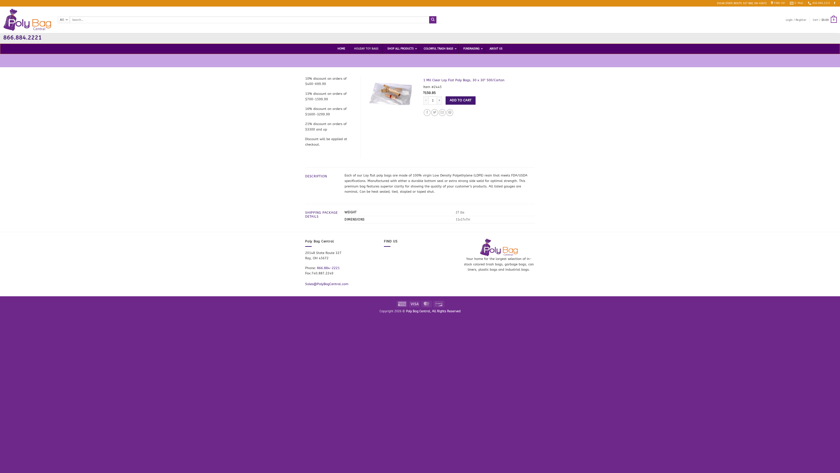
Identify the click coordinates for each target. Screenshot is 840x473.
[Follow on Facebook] (834, 3)
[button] (796, 20)
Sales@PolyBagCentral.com (326, 284)
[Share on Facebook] (427, 112)
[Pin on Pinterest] (449, 112)
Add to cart (461, 100)
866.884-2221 (328, 268)
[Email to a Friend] (442, 112)
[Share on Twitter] (434, 112)
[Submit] (432, 19)
